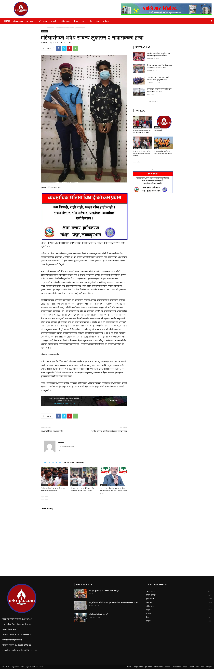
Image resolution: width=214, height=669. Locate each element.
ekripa (45, 42)
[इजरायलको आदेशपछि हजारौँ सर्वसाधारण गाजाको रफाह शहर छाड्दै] (139, 92)
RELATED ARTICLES (52, 462)
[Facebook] (58, 48)
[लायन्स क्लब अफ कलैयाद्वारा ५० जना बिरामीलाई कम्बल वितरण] (142, 122)
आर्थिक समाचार (65, 21)
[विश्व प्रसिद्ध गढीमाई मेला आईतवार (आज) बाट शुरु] (80, 593)
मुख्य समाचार (30, 21)
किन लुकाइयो (158, 130)
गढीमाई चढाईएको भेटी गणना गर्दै (98, 614)
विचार (97, 21)
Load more (152, 101)
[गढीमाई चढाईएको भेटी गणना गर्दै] (80, 617)
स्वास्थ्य (83, 21)
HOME (7, 21)
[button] (211, 21)
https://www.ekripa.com (66, 446)
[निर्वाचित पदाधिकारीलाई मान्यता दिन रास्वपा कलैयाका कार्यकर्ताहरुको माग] (54, 476)
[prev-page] (42, 498)
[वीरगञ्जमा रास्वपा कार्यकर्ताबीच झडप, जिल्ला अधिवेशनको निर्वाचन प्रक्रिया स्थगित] (83, 476)
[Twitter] (64, 48)
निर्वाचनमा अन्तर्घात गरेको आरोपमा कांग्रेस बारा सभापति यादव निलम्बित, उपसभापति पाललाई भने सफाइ (113, 490)
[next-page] (46, 498)
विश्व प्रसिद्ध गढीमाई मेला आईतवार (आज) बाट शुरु (104, 591)
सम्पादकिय (54, 21)
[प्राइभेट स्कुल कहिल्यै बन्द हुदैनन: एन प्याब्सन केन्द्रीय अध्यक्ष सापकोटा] (139, 56)
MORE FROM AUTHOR (74, 462)
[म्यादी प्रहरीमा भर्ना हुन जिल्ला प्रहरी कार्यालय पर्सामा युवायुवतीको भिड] (139, 80)
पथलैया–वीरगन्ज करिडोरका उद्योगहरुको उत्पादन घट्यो (109, 431)
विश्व (91, 21)
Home (43, 28)
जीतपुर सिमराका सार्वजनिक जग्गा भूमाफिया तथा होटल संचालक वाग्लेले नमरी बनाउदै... (114, 602)
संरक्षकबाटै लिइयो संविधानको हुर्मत (52, 431)
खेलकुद (75, 21)
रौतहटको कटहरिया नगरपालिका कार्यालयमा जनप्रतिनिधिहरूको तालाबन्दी (142, 153)
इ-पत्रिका (106, 21)
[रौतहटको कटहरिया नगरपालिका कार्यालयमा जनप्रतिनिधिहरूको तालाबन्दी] (142, 143)
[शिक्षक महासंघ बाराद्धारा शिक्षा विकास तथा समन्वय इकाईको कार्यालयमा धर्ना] (139, 68)
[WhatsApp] (75, 48)
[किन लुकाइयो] (163, 122)
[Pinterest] (69, 48)
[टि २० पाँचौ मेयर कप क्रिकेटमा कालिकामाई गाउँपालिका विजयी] (163, 143)
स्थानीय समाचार (42, 21)
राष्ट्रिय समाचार (18, 21)
